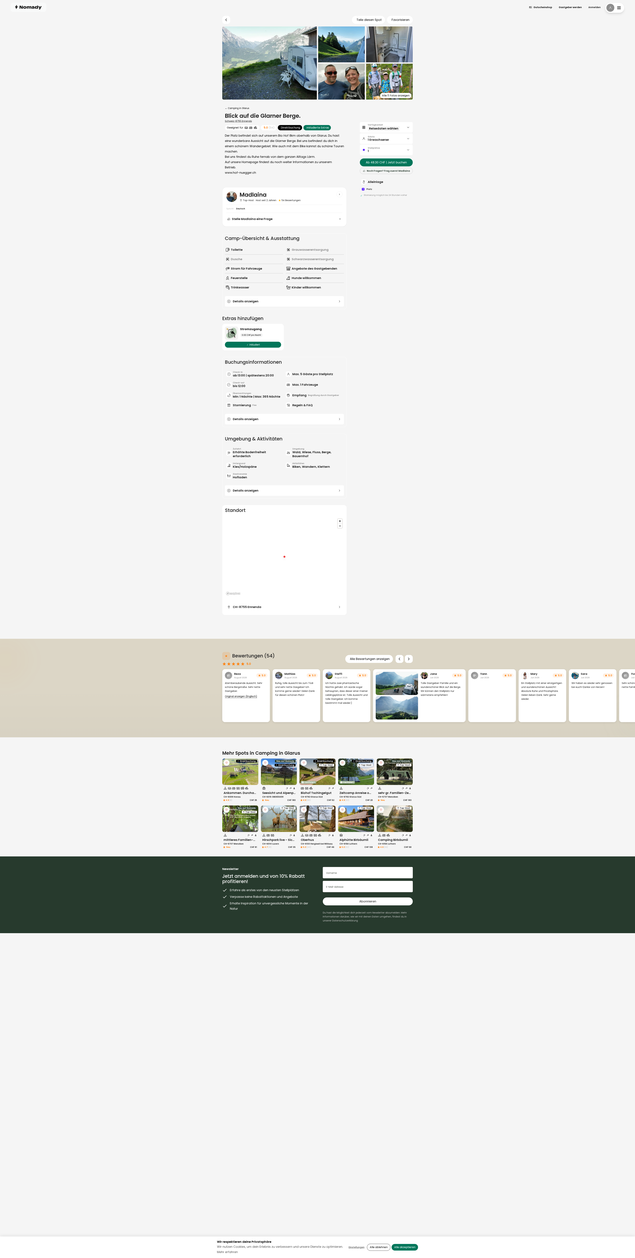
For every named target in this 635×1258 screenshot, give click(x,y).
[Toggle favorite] (227, 763)
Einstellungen (356, 1247)
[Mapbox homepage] (233, 593)
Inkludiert (255, 344)
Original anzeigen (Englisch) (241, 696)
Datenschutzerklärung (345, 920)
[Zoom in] (340, 521)
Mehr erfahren (227, 1252)
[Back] (226, 20)
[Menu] (614, 8)
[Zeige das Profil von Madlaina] (339, 194)
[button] (386, 127)
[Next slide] (409, 659)
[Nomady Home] (28, 7)
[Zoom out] (340, 525)
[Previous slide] (399, 659)
